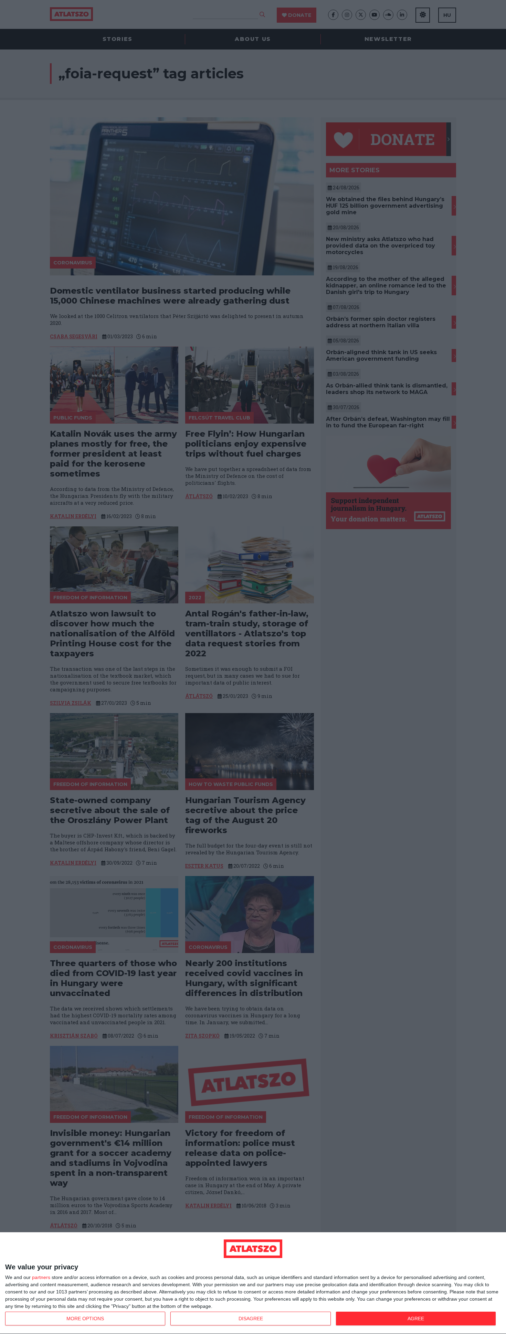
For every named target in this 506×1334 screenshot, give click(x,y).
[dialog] (253, 1283)
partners (41, 1277)
